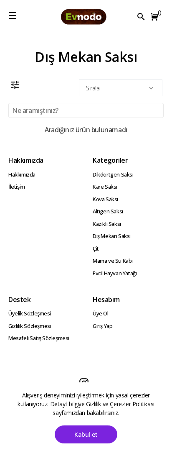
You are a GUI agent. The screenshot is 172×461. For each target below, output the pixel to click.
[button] (156, 17)
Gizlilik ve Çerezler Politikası (120, 404)
